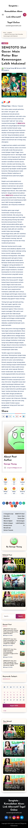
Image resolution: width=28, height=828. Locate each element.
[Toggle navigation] (3, 15)
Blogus (23, 823)
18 (7, 697)
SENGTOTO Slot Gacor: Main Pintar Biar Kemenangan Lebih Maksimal (14, 55)
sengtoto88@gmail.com (14, 468)
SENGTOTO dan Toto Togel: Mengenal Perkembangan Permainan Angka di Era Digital (10, 652)
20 (14, 697)
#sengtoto (6, 70)
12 (10, 695)
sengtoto (5, 43)
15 (20, 695)
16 (23, 695)
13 (14, 695)
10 (4, 695)
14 (17, 695)
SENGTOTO (21, 123)
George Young (10, 68)
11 (7, 695)
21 (17, 697)
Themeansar (14, 825)
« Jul (4, 710)
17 (4, 697)
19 (10, 697)
